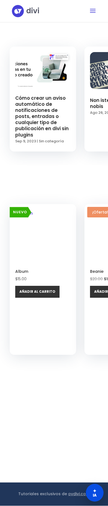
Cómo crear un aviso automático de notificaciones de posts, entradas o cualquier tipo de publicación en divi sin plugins (42, 116)
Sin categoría (51, 141)
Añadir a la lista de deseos (70, 228)
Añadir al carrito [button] (37, 291)
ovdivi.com (79, 494)
